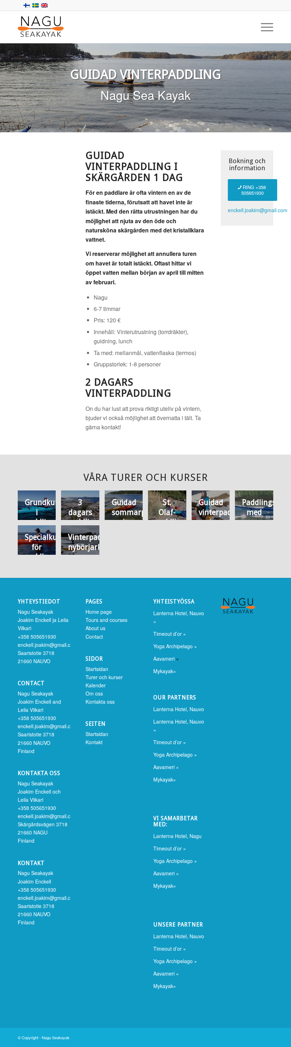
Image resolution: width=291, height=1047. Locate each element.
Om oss (94, 693)
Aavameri (164, 658)
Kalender (96, 685)
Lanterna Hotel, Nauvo (178, 709)
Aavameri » (166, 767)
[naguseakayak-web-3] (53, 27)
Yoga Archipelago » (175, 646)
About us (95, 628)
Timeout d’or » (169, 633)
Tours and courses (106, 619)
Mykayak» (164, 671)
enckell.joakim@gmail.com (257, 210)
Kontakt (94, 742)
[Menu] (263, 27)
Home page (99, 611)
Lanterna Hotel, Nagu (177, 835)
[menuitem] (263, 27)
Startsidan (97, 668)
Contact (94, 636)
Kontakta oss (100, 701)
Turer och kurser (104, 677)
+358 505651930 (37, 636)
